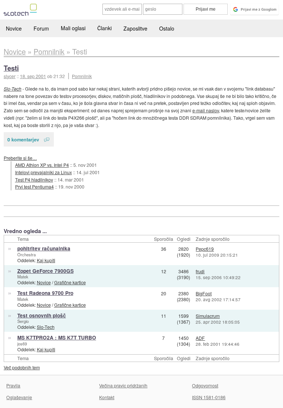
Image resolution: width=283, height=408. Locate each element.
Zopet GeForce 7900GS (45, 270)
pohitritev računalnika (43, 248)
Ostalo (166, 28)
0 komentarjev (23, 139)
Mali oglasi (73, 28)
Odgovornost (205, 385)
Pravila (13, 385)
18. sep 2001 (33, 76)
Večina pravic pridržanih (123, 385)
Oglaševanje (19, 397)
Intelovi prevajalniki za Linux (43, 172)
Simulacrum (208, 316)
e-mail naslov (205, 110)
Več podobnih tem (22, 367)
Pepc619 (205, 249)
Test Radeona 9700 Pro (45, 292)
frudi (200, 271)
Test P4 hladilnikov (34, 179)
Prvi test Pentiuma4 (34, 186)
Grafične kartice (70, 282)
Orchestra (26, 254)
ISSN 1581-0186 (209, 397)
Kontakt (106, 397)
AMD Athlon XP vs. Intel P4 (42, 165)
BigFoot (204, 293)
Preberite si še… (20, 158)
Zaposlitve (135, 28)
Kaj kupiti (46, 260)
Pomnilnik (82, 76)
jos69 (22, 344)
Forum (41, 28)
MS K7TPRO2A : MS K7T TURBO (56, 337)
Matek (22, 276)
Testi (11, 68)
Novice (14, 28)
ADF (200, 338)
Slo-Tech (12, 88)
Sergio (23, 321)
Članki (104, 28)
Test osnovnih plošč (41, 315)
